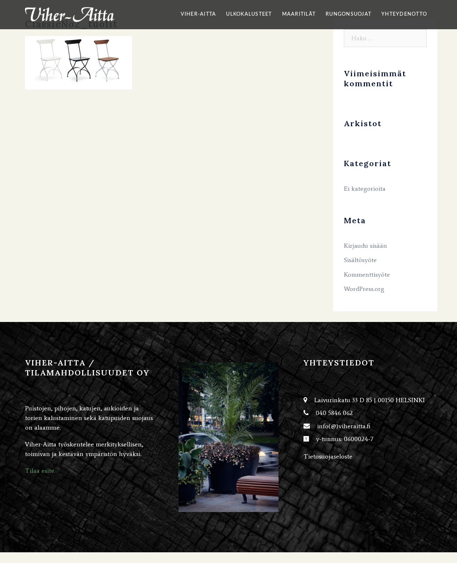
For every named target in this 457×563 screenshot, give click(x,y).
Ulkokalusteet (249, 14)
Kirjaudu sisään (365, 246)
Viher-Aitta (198, 14)
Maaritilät (299, 14)
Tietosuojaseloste (327, 456)
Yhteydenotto (404, 14)
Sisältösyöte (360, 260)
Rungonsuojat (348, 14)
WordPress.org (364, 289)
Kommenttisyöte (367, 274)
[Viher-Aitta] (69, 14)
